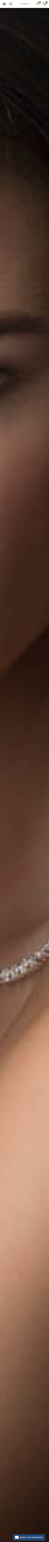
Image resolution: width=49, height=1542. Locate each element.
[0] (44, 3)
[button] (4, 4)
